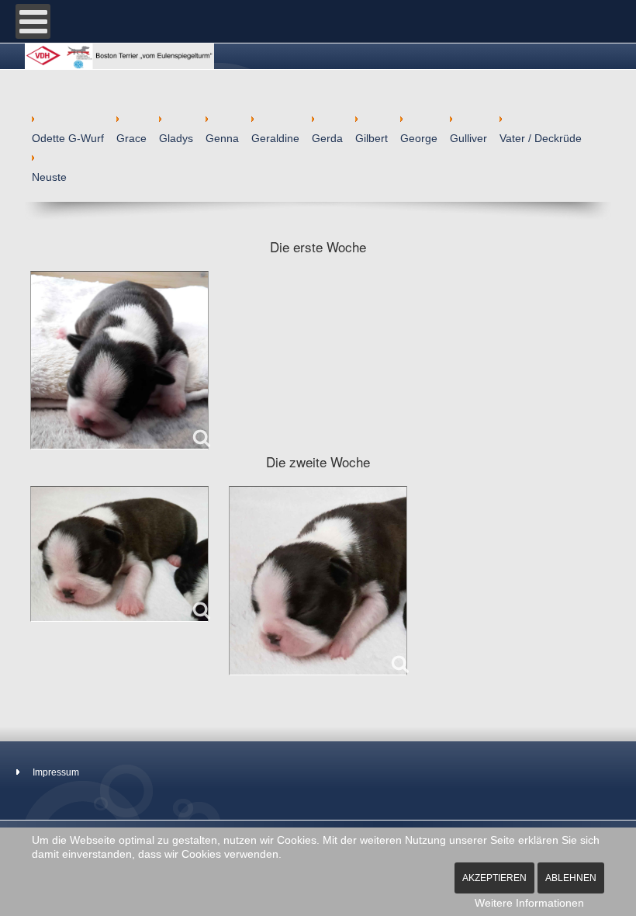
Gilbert (371, 138)
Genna (222, 138)
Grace (131, 138)
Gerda (327, 138)
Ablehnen (570, 878)
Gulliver (468, 138)
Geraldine (275, 138)
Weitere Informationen (529, 903)
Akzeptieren (494, 878)
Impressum (56, 772)
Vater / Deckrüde (540, 138)
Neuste (49, 177)
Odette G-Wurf (68, 138)
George (418, 138)
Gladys (176, 138)
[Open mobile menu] (33, 21)
